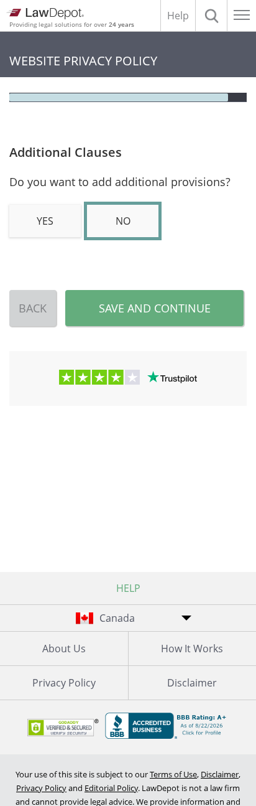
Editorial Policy (111, 788)
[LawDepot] (45, 13)
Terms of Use (173, 774)
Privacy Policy (64, 683)
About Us (64, 648)
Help (178, 15)
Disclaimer (220, 774)
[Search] (211, 15)
